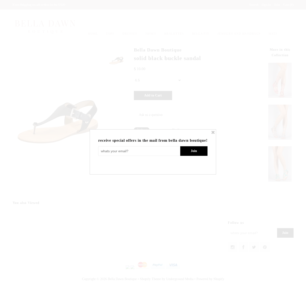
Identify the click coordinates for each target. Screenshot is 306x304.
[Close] (213, 132)
